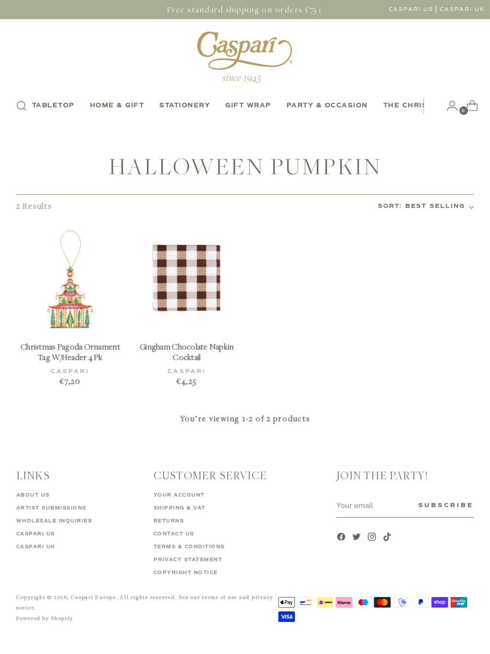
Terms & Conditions (189, 546)
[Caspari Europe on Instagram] (373, 538)
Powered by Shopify (44, 617)
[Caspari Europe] (245, 57)
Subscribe (446, 505)
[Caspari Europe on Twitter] (357, 538)
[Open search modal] (21, 105)
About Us (33, 495)
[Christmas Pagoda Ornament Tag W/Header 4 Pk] (70, 280)
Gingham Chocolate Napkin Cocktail (187, 351)
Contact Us (174, 533)
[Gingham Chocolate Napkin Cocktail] (187, 280)
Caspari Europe (93, 596)
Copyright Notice (186, 572)
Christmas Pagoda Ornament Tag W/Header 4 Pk (70, 351)
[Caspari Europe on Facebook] (342, 538)
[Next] (431, 106)
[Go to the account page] (448, 105)
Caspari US (411, 9)
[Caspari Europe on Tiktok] (388, 538)
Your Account (179, 495)
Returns (169, 521)
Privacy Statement (188, 559)
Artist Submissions (51, 508)
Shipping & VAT (180, 508)
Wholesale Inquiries (54, 521)
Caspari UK (462, 9)
